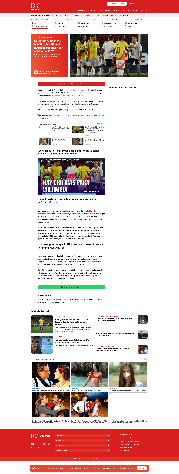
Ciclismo (92, 10)
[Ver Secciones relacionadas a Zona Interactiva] (147, 10)
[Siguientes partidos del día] (146, 23)
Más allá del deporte (121, 10)
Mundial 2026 (55, 302)
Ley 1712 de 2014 (125, 450)
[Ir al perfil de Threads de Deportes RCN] (38, 449)
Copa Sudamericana (102, 15)
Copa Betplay (89, 15)
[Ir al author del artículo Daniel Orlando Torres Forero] (36, 72)
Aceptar (142, 468)
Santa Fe (113, 15)
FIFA (63, 302)
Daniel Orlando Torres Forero (49, 71)
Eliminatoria (57, 299)
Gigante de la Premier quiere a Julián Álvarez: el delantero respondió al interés (112, 349)
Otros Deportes (105, 10)
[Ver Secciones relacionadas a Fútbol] (84, 10)
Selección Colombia (66, 15)
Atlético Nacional (124, 15)
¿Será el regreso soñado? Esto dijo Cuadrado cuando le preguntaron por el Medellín (114, 319)
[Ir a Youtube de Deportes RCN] (32, 444)
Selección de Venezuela (70, 299)
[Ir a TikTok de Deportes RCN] (49, 444)
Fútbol (80, 10)
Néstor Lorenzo (43, 302)
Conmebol (98, 299)
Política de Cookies (128, 468)
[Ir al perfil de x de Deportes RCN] (32, 449)
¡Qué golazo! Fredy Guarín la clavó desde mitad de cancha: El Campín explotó (71, 322)
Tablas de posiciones (117, 4)
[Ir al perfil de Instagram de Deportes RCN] (44, 444)
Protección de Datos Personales (130, 441)
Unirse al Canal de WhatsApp (72, 287)
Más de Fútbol (40, 311)
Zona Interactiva (139, 10)
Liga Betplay (78, 15)
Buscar (135, 4)
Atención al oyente (126, 434)
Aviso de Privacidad (126, 438)
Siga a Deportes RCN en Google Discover (73, 84)
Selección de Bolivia (86, 299)
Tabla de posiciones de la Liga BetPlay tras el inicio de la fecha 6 (73, 341)
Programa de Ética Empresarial (129, 444)
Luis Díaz (54, 15)
